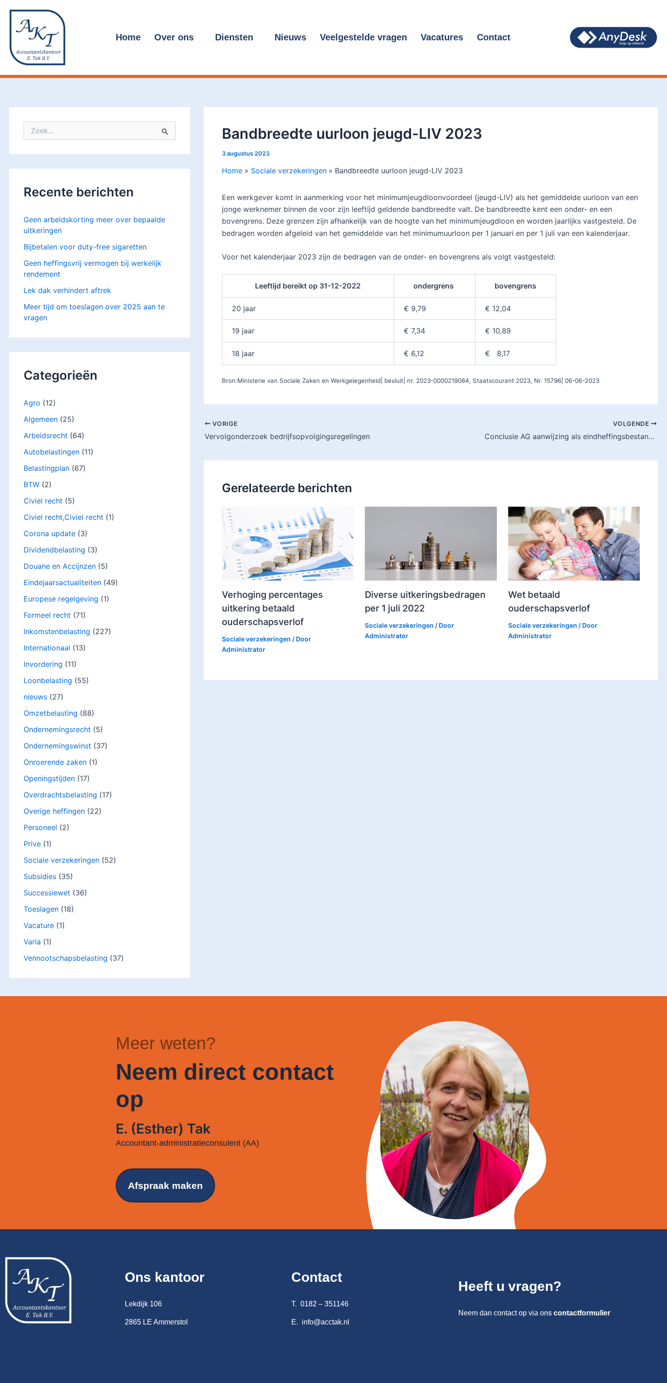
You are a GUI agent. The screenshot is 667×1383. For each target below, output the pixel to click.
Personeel (40, 827)
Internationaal (47, 647)
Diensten (234, 37)
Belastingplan (46, 468)
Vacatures (442, 37)
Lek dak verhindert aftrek (67, 290)
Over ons (174, 37)
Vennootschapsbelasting (66, 958)
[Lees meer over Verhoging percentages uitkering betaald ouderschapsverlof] (287, 542)
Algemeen (41, 419)
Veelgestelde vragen (363, 37)
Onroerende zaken (55, 762)
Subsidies (40, 876)
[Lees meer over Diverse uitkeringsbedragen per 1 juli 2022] (430, 542)
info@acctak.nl (325, 1322)
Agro (32, 402)
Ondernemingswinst (57, 745)
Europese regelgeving (61, 598)
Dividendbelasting (54, 549)
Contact (493, 37)
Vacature (39, 925)
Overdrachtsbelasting (60, 794)
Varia (32, 941)
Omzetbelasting (51, 713)
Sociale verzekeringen (61, 860)
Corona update (49, 533)
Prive (32, 843)
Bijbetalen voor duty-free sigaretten (85, 246)
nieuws (35, 696)
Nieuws (290, 37)
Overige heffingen (54, 811)
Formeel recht (47, 615)
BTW (31, 484)
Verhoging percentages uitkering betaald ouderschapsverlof (272, 608)
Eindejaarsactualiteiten (62, 582)
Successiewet (47, 892)
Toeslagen (41, 909)
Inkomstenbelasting (57, 631)
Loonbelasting (48, 680)
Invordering (43, 664)
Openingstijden (49, 778)
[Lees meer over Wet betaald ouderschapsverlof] (574, 542)
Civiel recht (43, 500)
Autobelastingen (51, 451)
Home (128, 37)
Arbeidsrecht (46, 435)
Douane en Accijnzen (60, 566)
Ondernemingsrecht (57, 729)
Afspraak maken (165, 1185)
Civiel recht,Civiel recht (63, 517)
